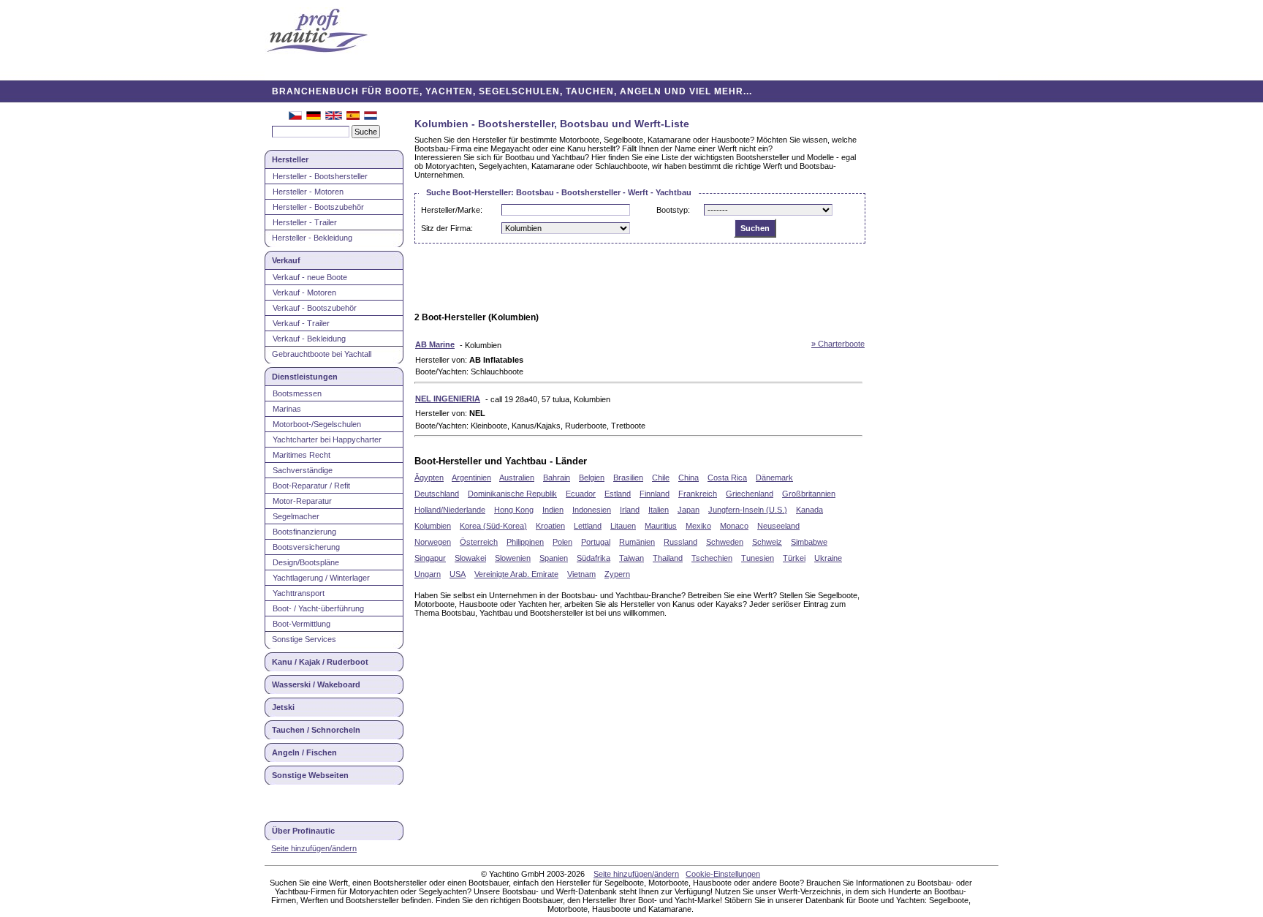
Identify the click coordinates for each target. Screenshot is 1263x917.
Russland (680, 541)
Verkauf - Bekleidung (309, 338)
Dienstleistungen (305, 376)
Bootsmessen (297, 393)
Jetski (283, 707)
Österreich (479, 541)
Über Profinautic (303, 830)
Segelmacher (296, 516)
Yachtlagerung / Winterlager (321, 577)
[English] (333, 117)
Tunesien (757, 558)
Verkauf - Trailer (301, 323)
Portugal (595, 541)
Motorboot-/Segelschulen (317, 424)
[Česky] (295, 117)
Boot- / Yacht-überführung (318, 608)
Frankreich (697, 493)
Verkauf (286, 260)
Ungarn (427, 574)
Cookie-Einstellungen (723, 873)
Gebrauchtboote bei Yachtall (321, 354)
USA (458, 574)
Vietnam (581, 574)
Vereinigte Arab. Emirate (516, 574)
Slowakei (470, 558)
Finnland (655, 493)
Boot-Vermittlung (301, 623)
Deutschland (436, 493)
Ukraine (828, 558)
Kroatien (550, 525)
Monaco (734, 525)
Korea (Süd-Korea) (493, 525)
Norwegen (432, 541)
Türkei (794, 558)
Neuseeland (778, 525)
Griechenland (749, 493)
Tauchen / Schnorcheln (316, 729)
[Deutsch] (313, 117)
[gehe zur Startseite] (317, 31)
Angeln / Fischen (304, 752)
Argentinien (471, 477)
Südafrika (593, 558)
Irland (630, 509)
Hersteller (290, 159)
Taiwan (631, 558)
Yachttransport (299, 593)
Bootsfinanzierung (304, 531)
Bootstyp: (673, 209)
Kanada (809, 509)
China (688, 477)
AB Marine (435, 344)
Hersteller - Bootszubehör (318, 207)
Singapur (430, 558)
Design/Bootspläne (306, 562)
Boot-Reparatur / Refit (311, 485)
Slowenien (513, 558)
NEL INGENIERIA (447, 398)
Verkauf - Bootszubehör (315, 307)
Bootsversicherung (306, 547)
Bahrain (556, 477)
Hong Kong (514, 509)
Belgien (591, 477)
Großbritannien (808, 493)
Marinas (287, 408)
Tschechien (711, 558)
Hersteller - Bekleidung (312, 237)
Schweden (724, 541)
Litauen (623, 525)
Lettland (588, 525)
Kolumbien (432, 525)
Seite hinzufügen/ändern (314, 848)
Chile (661, 477)
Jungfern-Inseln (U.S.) (747, 509)
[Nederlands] (370, 117)
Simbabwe (809, 541)
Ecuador (581, 493)
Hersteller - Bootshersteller (320, 176)
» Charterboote (838, 343)
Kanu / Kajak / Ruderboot (320, 661)
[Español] (353, 117)
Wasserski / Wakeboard (316, 684)
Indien (553, 509)
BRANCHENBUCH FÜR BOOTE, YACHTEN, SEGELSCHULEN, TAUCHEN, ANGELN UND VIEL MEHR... (512, 91)
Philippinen (525, 541)
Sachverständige (303, 470)
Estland (617, 493)
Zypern (617, 574)
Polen (562, 541)
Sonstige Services (304, 639)
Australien (516, 477)
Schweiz (767, 541)
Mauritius (661, 525)
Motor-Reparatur (302, 501)
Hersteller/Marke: (451, 209)
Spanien (553, 558)
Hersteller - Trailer (305, 222)
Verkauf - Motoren (304, 292)
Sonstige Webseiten (310, 775)
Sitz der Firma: (447, 228)
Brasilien (628, 477)
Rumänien (637, 541)
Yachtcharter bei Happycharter (327, 439)
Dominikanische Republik (512, 493)
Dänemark (774, 477)
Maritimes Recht (301, 454)
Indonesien (591, 509)
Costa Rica (727, 477)
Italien (658, 509)
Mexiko (698, 525)
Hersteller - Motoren (308, 191)
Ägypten (429, 477)
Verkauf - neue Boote (310, 277)
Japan (688, 509)
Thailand (668, 558)
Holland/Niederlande (449, 509)
